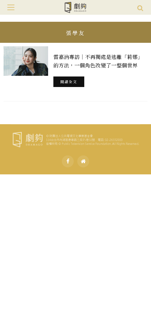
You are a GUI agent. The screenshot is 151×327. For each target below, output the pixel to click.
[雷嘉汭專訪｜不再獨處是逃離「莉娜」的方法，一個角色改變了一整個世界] (26, 61)
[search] (140, 7)
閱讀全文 (68, 81)
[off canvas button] (10, 7)
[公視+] (83, 161)
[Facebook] (68, 161)
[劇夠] (75, 138)
